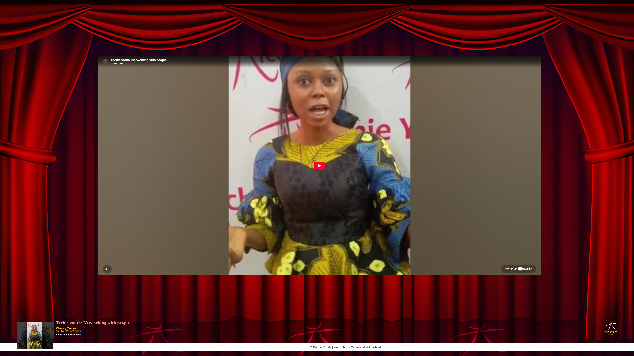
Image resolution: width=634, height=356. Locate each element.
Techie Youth (322, 347)
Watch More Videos (347, 347)
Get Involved (372, 347)
